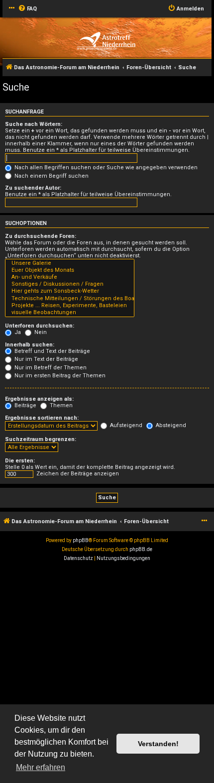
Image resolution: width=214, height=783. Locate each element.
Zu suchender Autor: (33, 188)
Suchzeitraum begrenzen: (40, 439)
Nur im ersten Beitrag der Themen (59, 375)
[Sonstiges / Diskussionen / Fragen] (69, 284)
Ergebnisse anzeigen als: (39, 399)
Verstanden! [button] (158, 744)
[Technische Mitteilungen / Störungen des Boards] (69, 298)
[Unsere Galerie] (69, 263)
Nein (40, 332)
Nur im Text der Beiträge (45, 359)
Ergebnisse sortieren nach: (42, 418)
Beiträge (24, 405)
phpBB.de (140, 549)
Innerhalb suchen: (29, 344)
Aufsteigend (125, 425)
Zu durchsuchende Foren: (40, 236)
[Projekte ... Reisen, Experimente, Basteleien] (69, 305)
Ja (17, 332)
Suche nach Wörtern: (33, 124)
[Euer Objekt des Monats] (69, 270)
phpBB (81, 540)
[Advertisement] (107, 675)
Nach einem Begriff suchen (51, 176)
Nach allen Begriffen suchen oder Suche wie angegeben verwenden (105, 167)
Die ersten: (20, 460)
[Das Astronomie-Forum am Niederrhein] (106, 41)
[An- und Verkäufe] (69, 277)
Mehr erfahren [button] (40, 767)
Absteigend (170, 425)
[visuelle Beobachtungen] (69, 312)
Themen (60, 405)
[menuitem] (27, 9)
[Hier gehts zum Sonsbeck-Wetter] (69, 291)
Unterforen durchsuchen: (39, 326)
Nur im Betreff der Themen (50, 367)
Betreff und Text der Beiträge (51, 351)
